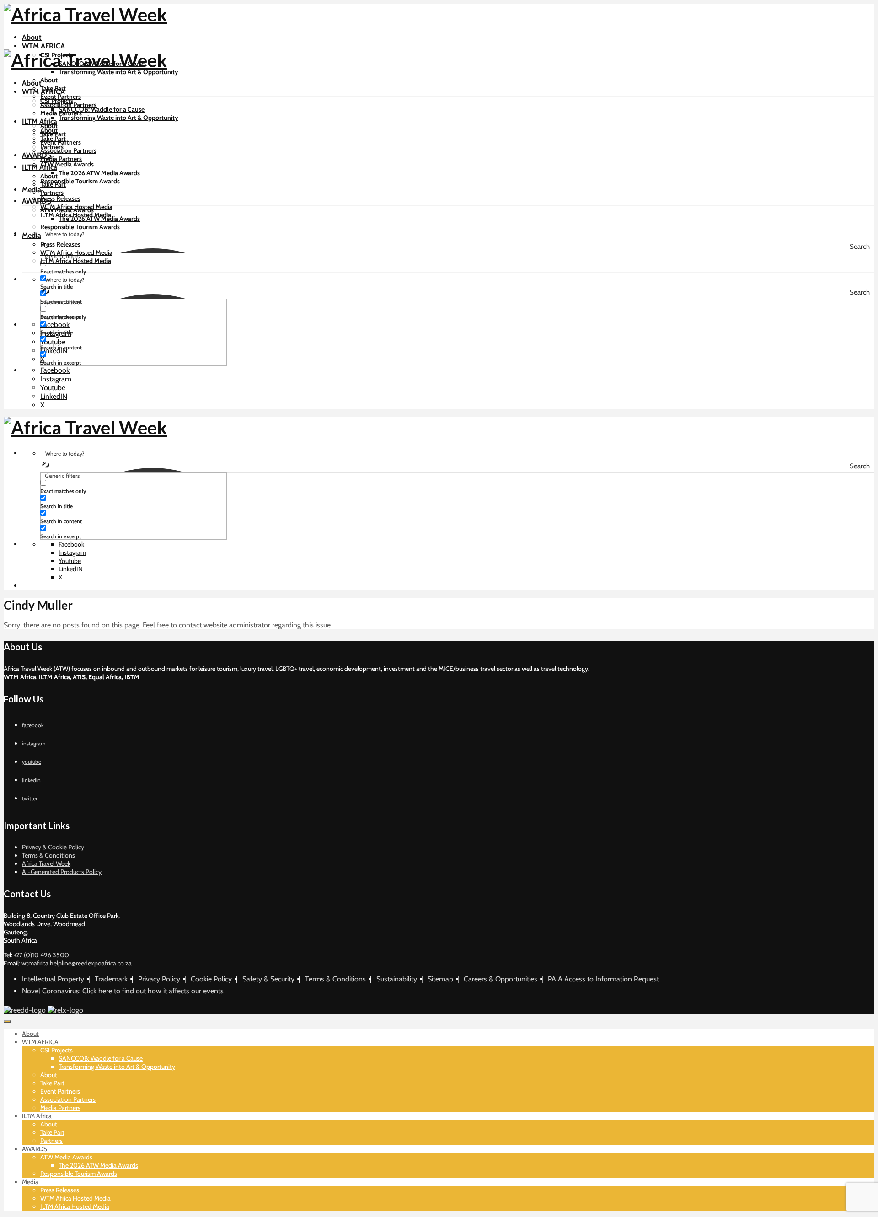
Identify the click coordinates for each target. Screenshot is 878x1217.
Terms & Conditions (48, 855)
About (32, 37)
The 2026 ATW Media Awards (99, 173)
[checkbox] (86, 267)
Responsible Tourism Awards (80, 181)
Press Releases (60, 198)
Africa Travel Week (46, 863)
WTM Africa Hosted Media (76, 252)
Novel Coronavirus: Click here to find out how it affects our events (123, 990)
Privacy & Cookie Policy (53, 847)
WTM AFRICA (43, 46)
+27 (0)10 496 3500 (41, 955)
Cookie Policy (212, 979)
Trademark (112, 979)
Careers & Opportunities (501, 979)
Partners (52, 192)
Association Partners (68, 105)
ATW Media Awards (67, 164)
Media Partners (61, 159)
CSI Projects (56, 101)
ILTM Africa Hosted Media (75, 261)
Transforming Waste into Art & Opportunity (118, 72)
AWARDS (36, 155)
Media (31, 189)
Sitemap (441, 979)
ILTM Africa (39, 121)
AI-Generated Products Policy (62, 872)
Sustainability (397, 979)
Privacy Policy (160, 979)
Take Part (53, 134)
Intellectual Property (54, 979)
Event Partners (60, 142)
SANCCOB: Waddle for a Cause (102, 109)
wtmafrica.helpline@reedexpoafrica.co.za (76, 963)
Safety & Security (269, 979)
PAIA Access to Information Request (604, 979)
